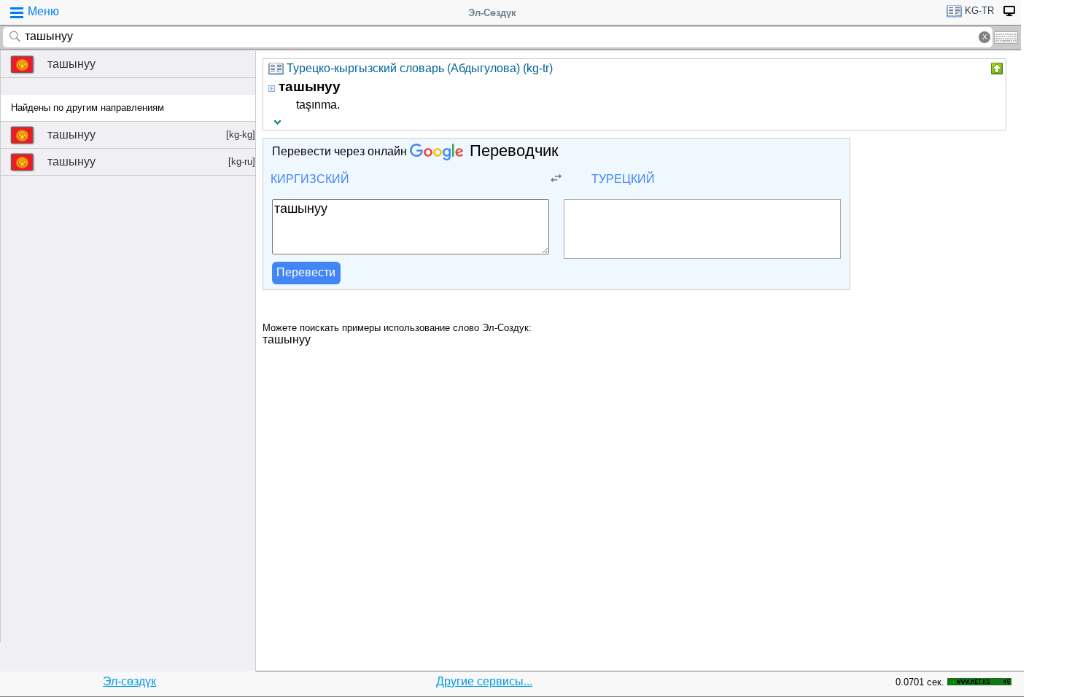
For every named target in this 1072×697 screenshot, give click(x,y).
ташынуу (71, 64)
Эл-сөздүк (129, 681)
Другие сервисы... (484, 681)
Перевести (305, 272)
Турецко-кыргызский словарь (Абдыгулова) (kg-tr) (420, 68)
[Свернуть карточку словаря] (995, 68)
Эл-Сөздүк (492, 12)
